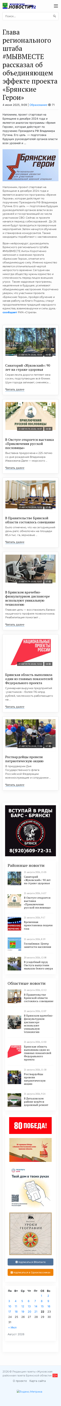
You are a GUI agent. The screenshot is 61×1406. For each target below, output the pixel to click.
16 (48, 1306)
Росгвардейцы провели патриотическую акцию (24, 759)
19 (22, 1311)
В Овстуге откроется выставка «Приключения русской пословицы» (29, 443)
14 (35, 1306)
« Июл (12, 1327)
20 (29, 1311)
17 (9, 1311)
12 (22, 1306)
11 (16, 1306)
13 (29, 1306)
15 (42, 1306)
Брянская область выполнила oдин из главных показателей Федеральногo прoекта (29, 678)
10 (9, 1306)
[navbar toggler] (55, 6)
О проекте (20, 1381)
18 (16, 1311)
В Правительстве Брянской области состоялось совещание (30, 520)
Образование (38, 105)
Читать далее (14, 389)
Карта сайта (37, 1381)
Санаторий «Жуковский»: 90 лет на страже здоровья (27, 367)
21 (35, 1311)
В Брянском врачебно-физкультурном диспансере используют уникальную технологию (27, 598)
